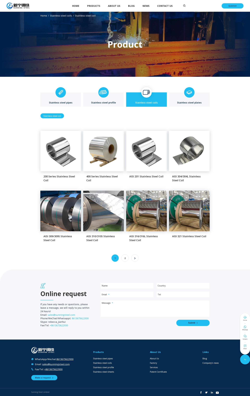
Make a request (44, 377)
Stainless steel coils (61, 15)
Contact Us (165, 5)
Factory (153, 363)
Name (105, 285)
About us (114, 5)
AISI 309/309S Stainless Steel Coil (57, 238)
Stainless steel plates (189, 98)
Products (93, 5)
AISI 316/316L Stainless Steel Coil (143, 238)
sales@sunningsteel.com (61, 314)
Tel (159, 294)
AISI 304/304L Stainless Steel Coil (186, 178)
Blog (131, 5)
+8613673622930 (59, 325)
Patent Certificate (158, 371)
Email (104, 294)
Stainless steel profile (103, 98)
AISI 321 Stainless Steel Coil (189, 236)
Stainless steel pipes (60, 98)
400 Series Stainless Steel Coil (102, 178)
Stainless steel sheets (103, 371)
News (145, 5)
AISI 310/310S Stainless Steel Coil (100, 238)
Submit (193, 323)
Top (245, 359)
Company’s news (210, 363)
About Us (154, 358)
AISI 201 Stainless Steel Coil (146, 176)
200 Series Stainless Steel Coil (59, 178)
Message (106, 303)
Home (75, 5)
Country (162, 285)
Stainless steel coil (52, 116)
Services (154, 367)
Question (232, 6)
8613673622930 (80, 318)
